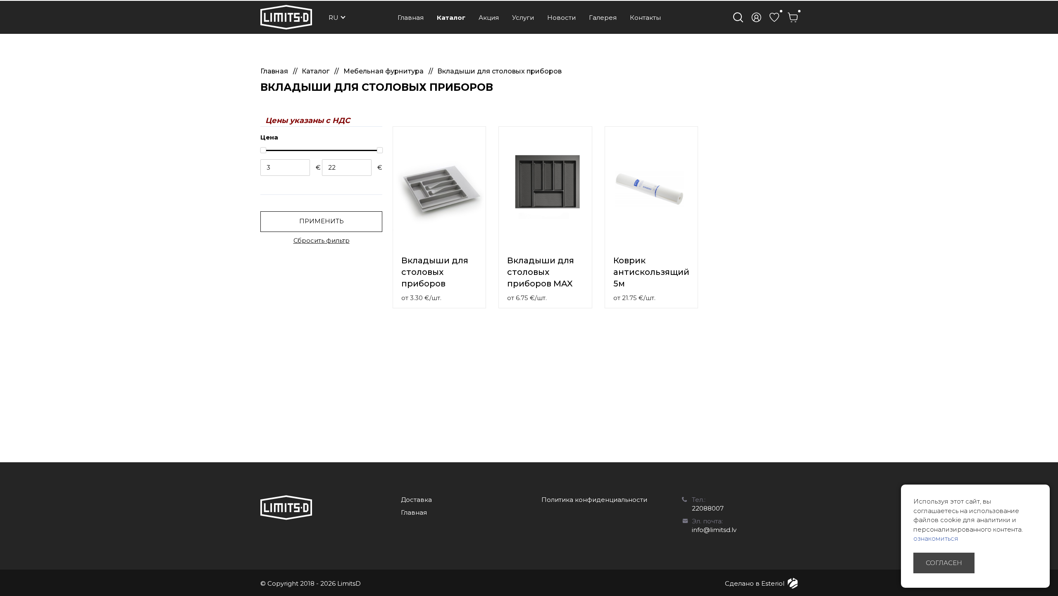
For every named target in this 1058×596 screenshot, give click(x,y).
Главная (411, 17)
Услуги (523, 17)
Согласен (944, 563)
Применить (321, 221)
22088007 (708, 508)
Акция (489, 17)
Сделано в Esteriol (754, 583)
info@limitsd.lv (714, 530)
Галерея (603, 17)
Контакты (645, 17)
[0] (774, 17)
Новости (561, 17)
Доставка (416, 500)
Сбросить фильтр (321, 240)
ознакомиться (935, 538)
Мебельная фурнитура (384, 71)
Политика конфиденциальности (594, 500)
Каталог (451, 17)
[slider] (263, 150)
